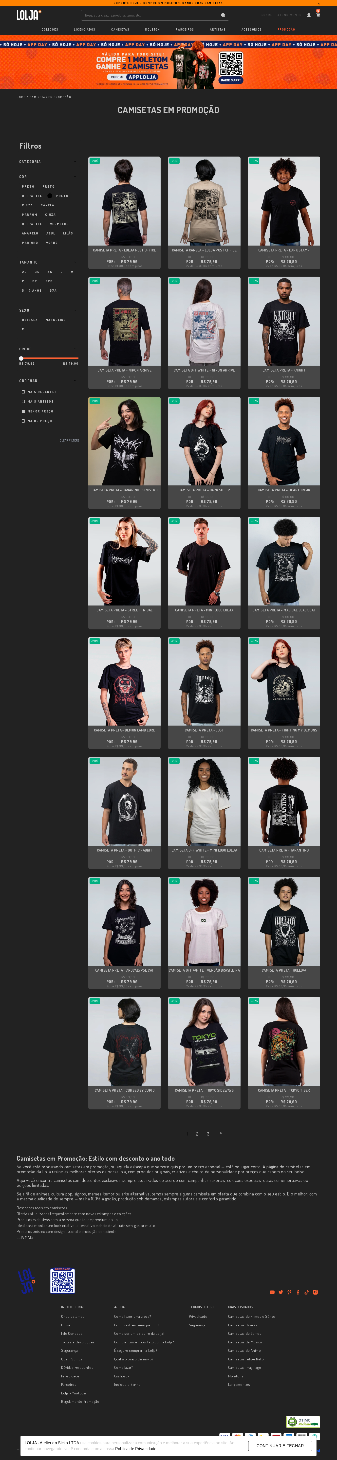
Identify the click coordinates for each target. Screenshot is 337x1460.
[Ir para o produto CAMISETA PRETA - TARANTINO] (284, 801)
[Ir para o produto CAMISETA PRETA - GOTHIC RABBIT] (124, 801)
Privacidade (70, 1376)
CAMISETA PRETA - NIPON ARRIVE (124, 370)
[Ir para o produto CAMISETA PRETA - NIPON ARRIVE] (124, 321)
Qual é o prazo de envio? (133, 1359)
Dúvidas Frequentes (77, 1367)
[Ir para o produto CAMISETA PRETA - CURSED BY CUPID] (124, 1041)
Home (66, 1325)
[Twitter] (280, 1292)
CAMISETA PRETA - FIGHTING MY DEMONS (284, 730)
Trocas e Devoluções (78, 1342)
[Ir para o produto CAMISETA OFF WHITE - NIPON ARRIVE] (204, 321)
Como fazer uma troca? (132, 1316)
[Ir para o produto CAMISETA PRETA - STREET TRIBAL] (124, 561)
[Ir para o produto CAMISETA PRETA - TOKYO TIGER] (284, 1041)
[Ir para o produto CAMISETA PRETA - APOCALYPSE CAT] (124, 921)
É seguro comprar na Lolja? (135, 1350)
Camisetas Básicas (243, 1325)
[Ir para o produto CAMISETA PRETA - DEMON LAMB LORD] (124, 681)
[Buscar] (223, 15)
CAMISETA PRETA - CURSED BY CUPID (124, 1090)
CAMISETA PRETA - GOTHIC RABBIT (124, 850)
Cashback (122, 1376)
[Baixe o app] (62, 1281)
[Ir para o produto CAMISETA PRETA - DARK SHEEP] (204, 441)
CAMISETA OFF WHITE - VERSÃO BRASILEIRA (204, 970)
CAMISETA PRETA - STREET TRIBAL (124, 610)
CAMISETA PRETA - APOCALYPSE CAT (124, 970)
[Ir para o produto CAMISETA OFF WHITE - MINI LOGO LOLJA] (204, 801)
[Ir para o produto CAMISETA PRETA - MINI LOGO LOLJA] (204, 561)
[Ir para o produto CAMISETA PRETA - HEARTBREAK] (284, 441)
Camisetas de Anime (244, 1350)
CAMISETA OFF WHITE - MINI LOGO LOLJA (204, 850)
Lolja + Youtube (73, 1393)
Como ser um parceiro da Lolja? (139, 1333)
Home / (22, 97)
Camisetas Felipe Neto (246, 1359)
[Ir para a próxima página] (221, 1133)
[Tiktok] (306, 1292)
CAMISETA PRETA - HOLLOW (284, 970)
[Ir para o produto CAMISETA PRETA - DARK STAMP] (284, 201)
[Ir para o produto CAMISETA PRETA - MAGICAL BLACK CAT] (284, 561)
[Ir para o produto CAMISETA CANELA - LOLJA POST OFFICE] (204, 201)
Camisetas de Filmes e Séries (252, 1316)
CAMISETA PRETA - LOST (204, 730)
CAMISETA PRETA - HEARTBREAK (284, 490)
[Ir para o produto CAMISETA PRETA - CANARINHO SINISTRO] (124, 441)
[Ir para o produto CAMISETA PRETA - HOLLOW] (284, 921)
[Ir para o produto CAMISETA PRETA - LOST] (204, 681)
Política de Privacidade (135, 1449)
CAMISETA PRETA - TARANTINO (284, 850)
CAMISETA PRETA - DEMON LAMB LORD (124, 730)
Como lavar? (123, 1367)
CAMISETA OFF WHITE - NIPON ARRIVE (204, 370)
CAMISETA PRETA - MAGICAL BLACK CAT (283, 610)
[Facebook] (298, 1292)
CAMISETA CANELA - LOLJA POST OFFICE (204, 250)
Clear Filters (69, 440)
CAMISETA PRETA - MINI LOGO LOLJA (204, 610)
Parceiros (68, 1384)
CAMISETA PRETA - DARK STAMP (284, 250)
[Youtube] (272, 1292)
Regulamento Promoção (80, 1401)
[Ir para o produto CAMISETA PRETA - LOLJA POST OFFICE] (124, 201)
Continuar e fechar (280, 1446)
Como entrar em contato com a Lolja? (144, 1342)
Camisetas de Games (245, 1333)
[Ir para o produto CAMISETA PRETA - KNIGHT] (284, 321)
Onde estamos (73, 1316)
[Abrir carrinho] (318, 15)
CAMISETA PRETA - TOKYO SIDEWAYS (204, 1090)
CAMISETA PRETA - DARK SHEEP (204, 490)
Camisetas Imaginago (244, 1367)
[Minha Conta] (309, 15)
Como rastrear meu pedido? (136, 1325)
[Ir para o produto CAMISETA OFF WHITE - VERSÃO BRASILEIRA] (204, 921)
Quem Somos (71, 1359)
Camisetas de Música (245, 1342)
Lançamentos (239, 1384)
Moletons (235, 1376)
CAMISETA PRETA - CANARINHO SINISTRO (124, 490)
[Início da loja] (29, 15)
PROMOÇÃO (286, 29)
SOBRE (267, 15)
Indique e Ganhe (127, 1384)
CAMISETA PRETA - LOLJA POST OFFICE (124, 250)
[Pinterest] (289, 1292)
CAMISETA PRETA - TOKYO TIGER (284, 1090)
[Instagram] (315, 1292)
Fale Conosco (72, 1333)
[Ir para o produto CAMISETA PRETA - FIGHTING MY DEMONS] (284, 681)
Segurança (69, 1350)
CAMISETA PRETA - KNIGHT (283, 370)
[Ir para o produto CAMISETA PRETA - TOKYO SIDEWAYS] (204, 1041)
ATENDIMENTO (289, 15)
